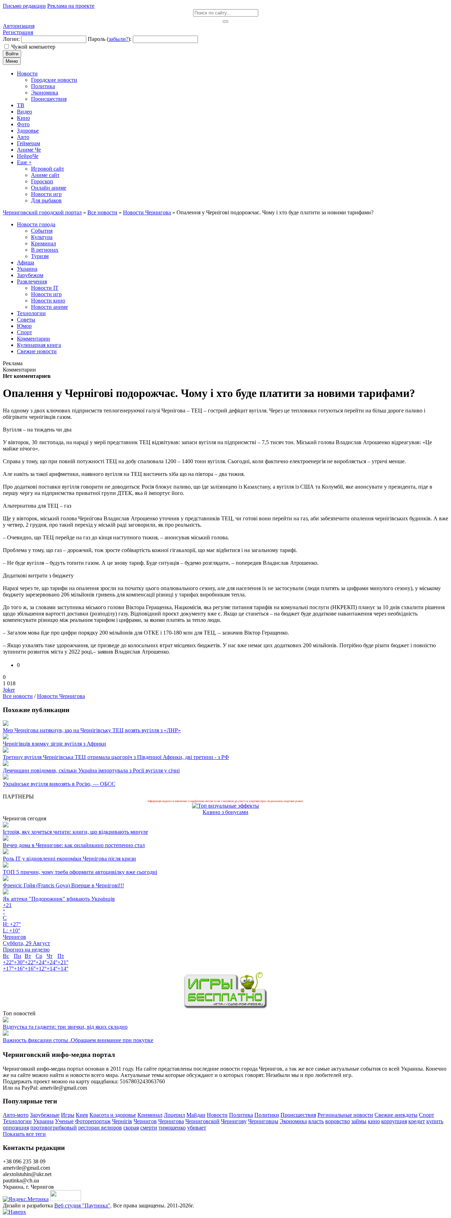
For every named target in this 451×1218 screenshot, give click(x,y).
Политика (241, 1115)
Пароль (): (109, 39)
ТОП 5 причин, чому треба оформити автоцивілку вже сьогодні (80, 872)
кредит (416, 1121)
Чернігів (122, 1121)
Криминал (149, 1115)
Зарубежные (45, 1115)
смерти (148, 1128)
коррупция (394, 1121)
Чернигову (234, 1121)
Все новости (18, 696)
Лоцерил (174, 1115)
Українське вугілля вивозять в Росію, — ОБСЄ (59, 784)
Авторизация (19, 26)
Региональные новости (345, 1115)
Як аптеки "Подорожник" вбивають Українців (59, 899)
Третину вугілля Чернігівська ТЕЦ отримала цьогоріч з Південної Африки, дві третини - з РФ (116, 757)
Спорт (426, 1115)
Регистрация (18, 32)
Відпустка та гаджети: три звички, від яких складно (65, 1027)
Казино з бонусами (225, 812)
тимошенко (172, 1128)
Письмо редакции (24, 6)
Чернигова (171, 1121)
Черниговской (202, 1121)
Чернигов (145, 1121)
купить (434, 1121)
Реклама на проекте (70, 6)
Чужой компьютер (33, 47)
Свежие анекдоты (396, 1115)
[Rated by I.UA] (65, 1199)
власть (316, 1121)
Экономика (293, 1121)
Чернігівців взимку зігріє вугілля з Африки (54, 744)
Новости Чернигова (61, 696)
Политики (266, 1115)
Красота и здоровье (112, 1115)
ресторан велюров (100, 1128)
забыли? (118, 39)
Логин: (11, 39)
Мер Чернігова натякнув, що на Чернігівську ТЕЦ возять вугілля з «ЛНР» (92, 730)
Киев (82, 1115)
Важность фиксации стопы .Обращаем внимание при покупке (78, 1040)
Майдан (195, 1115)
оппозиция (16, 1128)
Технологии (17, 1121)
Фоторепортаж (93, 1121)
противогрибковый (53, 1128)
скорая (131, 1128)
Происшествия (298, 1115)
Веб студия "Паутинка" (82, 1205)
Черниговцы (263, 1121)
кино (374, 1121)
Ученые (64, 1121)
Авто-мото (16, 1115)
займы (358, 1121)
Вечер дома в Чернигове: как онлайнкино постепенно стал (74, 845)
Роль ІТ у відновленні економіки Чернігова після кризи (69, 859)
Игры (67, 1115)
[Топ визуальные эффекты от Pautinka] (225, 806)
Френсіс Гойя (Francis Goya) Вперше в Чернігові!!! (63, 885)
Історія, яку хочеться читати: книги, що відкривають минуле (75, 832)
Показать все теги (24, 1134)
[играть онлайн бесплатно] (225, 1007)
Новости (217, 1115)
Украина (43, 1121)
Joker (9, 690)
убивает (196, 1128)
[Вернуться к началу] (14, 1212)
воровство (337, 1121)
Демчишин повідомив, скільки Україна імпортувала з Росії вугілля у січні (91, 770)
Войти (12, 53)
